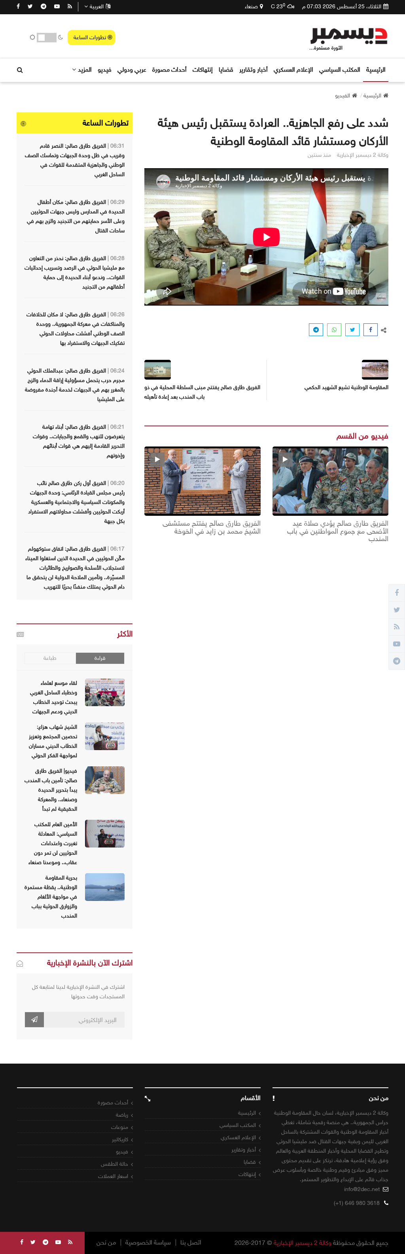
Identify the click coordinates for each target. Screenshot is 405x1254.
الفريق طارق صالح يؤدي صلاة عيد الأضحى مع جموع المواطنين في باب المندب (337, 531)
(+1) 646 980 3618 (357, 1203)
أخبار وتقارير (253, 69)
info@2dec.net (362, 1189)
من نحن (106, 1242)
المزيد (85, 69)
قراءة (100, 658)
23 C (278, 6)
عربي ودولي (131, 69)
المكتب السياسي (339, 69)
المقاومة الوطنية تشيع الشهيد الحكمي (346, 387)
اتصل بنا (190, 1242)
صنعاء (251, 6)
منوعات (119, 1127)
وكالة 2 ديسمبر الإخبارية (302, 1243)
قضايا (226, 69)
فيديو (105, 69)
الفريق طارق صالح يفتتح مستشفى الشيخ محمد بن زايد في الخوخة (211, 528)
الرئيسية (376, 69)
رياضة (122, 1115)
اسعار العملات (113, 1176)
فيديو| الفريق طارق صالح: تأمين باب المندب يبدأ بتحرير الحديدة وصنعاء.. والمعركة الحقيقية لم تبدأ (51, 790)
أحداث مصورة (169, 69)
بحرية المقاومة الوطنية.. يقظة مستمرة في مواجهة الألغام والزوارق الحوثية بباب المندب (51, 897)
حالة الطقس (114, 1164)
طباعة (50, 658)
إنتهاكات (203, 69)
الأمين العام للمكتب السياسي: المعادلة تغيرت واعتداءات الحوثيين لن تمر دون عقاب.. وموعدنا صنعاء (52, 843)
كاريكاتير (120, 1139)
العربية (97, 6)
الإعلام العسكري (293, 69)
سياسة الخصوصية (148, 1242)
